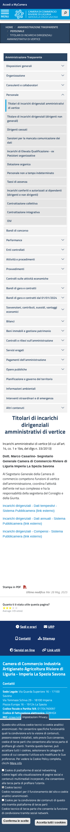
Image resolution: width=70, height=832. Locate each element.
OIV (9, 221)
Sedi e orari (28, 626)
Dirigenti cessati (17, 129)
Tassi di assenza (17, 182)
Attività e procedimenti (20, 259)
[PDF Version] (25, 587)
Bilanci (10, 321)
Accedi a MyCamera (15, 4)
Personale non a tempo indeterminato (30, 173)
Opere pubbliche (16, 369)
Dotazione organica (19, 164)
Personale (17, 31)
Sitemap (49, 638)
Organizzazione (15, 75)
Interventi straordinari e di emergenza (29, 398)
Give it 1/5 (4, 608)
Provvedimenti (15, 269)
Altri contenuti (15, 408)
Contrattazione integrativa (23, 212)
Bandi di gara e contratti (21, 288)
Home (9, 27)
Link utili (53, 649)
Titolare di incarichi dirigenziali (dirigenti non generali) (34, 118)
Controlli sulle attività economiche (27, 278)
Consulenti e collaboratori (22, 85)
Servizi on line (24, 649)
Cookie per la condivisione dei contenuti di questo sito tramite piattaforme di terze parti (33, 802)
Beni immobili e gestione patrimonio (28, 331)
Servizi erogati (15, 350)
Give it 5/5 (16, 608)
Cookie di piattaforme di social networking (30, 770)
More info (16, 763)
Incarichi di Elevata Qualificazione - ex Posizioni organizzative (30, 153)
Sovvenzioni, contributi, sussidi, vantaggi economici (31, 309)
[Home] (36, 14)
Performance (14, 240)
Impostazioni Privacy (35, 717)
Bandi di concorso (17, 230)
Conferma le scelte (16, 820)
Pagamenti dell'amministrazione (26, 360)
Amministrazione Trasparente (38, 27)
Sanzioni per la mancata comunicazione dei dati (33, 140)
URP (51, 626)
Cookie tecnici (13, 787)
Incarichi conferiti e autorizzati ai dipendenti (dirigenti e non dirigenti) (34, 192)
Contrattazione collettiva (22, 203)
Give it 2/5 (7, 608)
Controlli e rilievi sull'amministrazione (29, 340)
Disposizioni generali (19, 66)
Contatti (25, 638)
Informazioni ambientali (21, 388)
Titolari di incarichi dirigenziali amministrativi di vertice (36, 105)
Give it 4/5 (13, 608)
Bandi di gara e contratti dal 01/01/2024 (31, 298)
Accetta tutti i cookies (51, 822)
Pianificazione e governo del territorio (29, 379)
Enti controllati (15, 250)
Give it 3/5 (10, 608)
